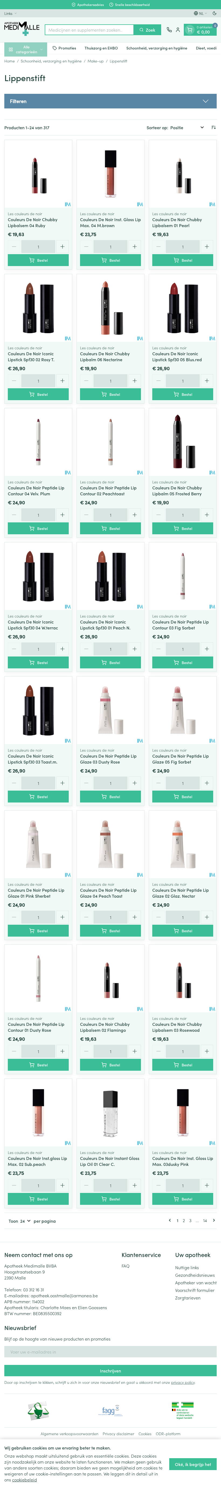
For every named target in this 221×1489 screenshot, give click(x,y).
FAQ (126, 1266)
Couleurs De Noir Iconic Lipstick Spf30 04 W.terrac (33, 625)
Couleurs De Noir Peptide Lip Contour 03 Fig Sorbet (180, 625)
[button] (110, 101)
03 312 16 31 (33, 1289)
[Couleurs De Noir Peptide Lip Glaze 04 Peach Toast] (110, 844)
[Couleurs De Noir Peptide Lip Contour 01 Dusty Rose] (38, 978)
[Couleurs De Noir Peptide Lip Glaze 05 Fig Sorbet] (182, 710)
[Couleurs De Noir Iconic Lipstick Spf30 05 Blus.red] (182, 308)
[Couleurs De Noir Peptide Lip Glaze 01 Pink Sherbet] (38, 844)
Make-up (96, 61)
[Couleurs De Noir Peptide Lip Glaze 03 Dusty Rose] (110, 710)
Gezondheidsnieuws (195, 1275)
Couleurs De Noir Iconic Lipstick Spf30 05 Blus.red (177, 356)
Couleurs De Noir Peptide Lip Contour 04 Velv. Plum (36, 490)
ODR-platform (168, 1433)
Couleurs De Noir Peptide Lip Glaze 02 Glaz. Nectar (180, 893)
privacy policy (183, 1382)
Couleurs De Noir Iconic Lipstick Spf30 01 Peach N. (105, 625)
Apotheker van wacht (196, 1282)
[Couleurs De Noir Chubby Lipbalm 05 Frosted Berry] (182, 442)
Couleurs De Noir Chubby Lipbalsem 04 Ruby (32, 222)
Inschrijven (110, 1371)
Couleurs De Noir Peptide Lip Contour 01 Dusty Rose (36, 1027)
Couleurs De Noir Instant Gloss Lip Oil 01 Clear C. (109, 1161)
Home (9, 61)
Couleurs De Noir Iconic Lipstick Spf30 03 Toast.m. (32, 759)
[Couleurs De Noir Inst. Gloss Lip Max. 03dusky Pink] (182, 1112)
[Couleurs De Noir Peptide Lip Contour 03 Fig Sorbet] (182, 576)
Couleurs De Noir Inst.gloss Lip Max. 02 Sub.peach (37, 1161)
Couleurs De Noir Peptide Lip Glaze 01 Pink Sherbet (36, 893)
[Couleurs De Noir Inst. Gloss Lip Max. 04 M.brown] (110, 174)
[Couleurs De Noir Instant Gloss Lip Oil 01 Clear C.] (110, 1112)
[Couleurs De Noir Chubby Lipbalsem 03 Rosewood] (182, 978)
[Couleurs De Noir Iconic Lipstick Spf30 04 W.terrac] (38, 576)
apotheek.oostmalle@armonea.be (64, 1295)
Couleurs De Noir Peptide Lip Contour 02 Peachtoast (108, 490)
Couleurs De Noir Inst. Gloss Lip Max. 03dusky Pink (182, 1161)
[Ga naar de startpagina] (21, 30)
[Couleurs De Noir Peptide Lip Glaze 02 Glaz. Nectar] (182, 844)
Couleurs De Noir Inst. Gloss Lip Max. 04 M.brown (110, 222)
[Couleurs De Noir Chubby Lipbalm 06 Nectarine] (110, 308)
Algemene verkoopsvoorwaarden (69, 1433)
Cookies (145, 1433)
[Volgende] (213, 1220)
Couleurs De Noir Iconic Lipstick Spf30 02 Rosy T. (31, 356)
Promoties (67, 48)
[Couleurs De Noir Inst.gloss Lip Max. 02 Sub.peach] (38, 1112)
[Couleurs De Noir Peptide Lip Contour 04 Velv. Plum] (38, 442)
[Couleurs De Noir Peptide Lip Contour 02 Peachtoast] (110, 442)
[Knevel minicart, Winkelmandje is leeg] (190, 30)
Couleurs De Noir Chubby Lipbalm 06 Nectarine (105, 356)
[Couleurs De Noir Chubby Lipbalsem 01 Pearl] (182, 174)
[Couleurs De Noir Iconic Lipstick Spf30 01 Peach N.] (110, 576)
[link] (171, 1220)
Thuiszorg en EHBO (101, 48)
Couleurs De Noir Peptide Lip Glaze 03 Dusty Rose (108, 759)
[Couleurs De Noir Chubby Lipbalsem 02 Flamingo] (110, 978)
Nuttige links (187, 1267)
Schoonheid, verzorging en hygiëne (156, 48)
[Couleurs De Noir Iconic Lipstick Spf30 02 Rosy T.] (38, 308)
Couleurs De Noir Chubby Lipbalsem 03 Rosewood (177, 1027)
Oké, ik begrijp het (193, 1464)
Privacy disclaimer (118, 1433)
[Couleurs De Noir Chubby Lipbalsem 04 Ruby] (38, 174)
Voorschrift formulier (195, 1290)
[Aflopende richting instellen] (213, 127)
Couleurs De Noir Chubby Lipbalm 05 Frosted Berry (177, 490)
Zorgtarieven (188, 1298)
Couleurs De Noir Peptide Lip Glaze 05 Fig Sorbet (180, 759)
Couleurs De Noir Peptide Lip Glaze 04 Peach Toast (108, 893)
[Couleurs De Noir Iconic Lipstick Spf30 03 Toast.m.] (38, 710)
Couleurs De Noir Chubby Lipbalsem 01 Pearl (177, 222)
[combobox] (89, 29)
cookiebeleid (24, 1480)
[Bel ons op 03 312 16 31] (169, 29)
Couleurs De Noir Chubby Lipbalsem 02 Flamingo (105, 1027)
